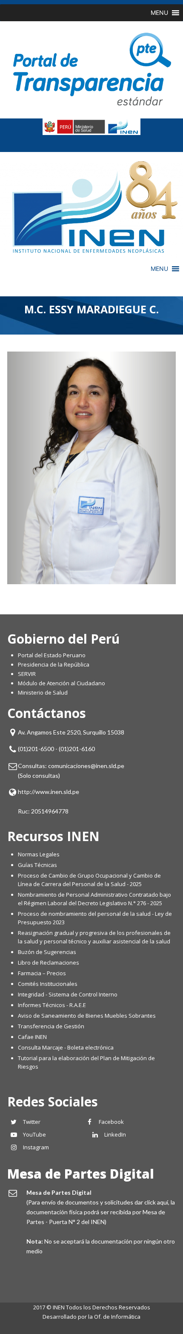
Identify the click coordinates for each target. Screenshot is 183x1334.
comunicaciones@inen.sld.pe (86, 765)
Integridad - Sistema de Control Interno (67, 994)
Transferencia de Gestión (51, 1026)
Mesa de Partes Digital (80, 1173)
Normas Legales (39, 854)
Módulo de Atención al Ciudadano (61, 683)
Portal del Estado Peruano (52, 655)
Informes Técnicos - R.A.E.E (52, 1005)
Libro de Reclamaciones (49, 962)
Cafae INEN (32, 1037)
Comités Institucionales (47, 984)
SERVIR (27, 674)
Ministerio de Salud (43, 692)
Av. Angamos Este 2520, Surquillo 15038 (71, 732)
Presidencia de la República (53, 664)
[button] (159, 12)
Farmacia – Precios (42, 973)
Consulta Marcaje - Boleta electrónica (66, 1047)
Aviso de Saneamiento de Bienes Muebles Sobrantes (87, 1015)
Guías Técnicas (37, 865)
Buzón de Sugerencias (47, 952)
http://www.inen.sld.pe (48, 791)
